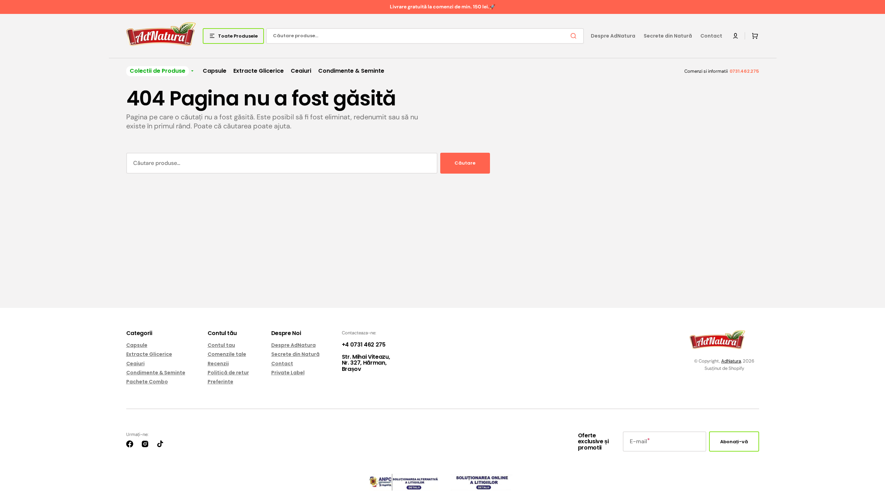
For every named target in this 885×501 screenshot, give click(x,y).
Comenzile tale (227, 354)
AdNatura (731, 361)
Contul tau (221, 345)
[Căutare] (575, 35)
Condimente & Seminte (155, 372)
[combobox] (425, 36)
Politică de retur (228, 372)
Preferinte (220, 381)
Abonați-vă (734, 441)
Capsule (136, 345)
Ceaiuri (135, 363)
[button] (735, 35)
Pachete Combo (147, 381)
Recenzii (218, 363)
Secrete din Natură (295, 354)
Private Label (288, 372)
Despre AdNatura (293, 345)
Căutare (464, 163)
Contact (282, 363)
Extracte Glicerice (149, 354)
